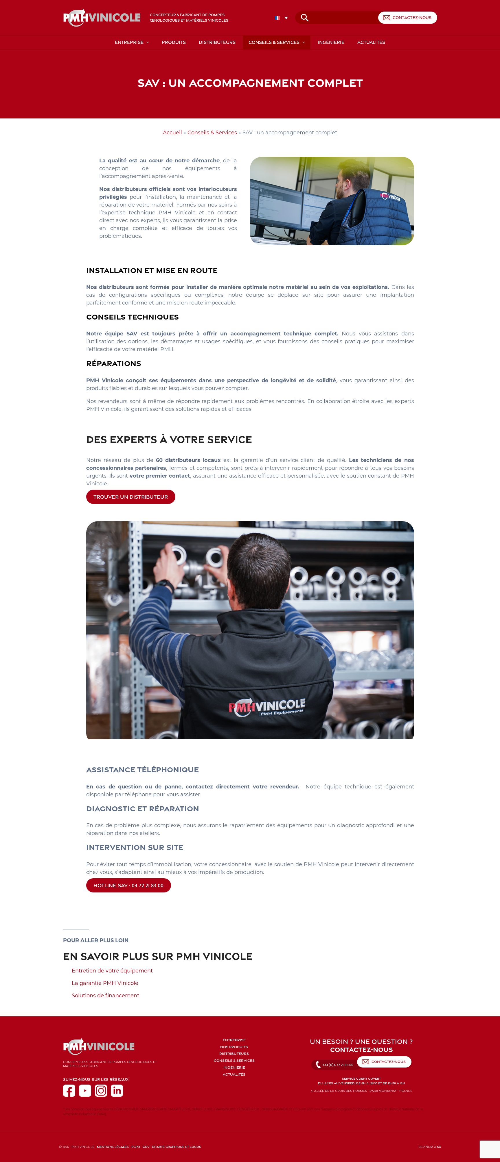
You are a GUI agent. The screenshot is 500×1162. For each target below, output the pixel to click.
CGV (146, 1146)
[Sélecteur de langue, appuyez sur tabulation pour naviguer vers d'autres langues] (283, 17)
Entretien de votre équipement (112, 971)
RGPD (135, 1146)
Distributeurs (217, 42)
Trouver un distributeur (130, 497)
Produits (174, 42)
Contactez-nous (412, 17)
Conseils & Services (274, 42)
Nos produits (234, 1047)
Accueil (172, 132)
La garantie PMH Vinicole (105, 983)
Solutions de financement (105, 995)
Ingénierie (331, 42)
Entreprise (129, 42)
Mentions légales (113, 1146)
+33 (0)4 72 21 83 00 (337, 1065)
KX (439, 1146)
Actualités (371, 42)
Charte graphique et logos (176, 1146)
